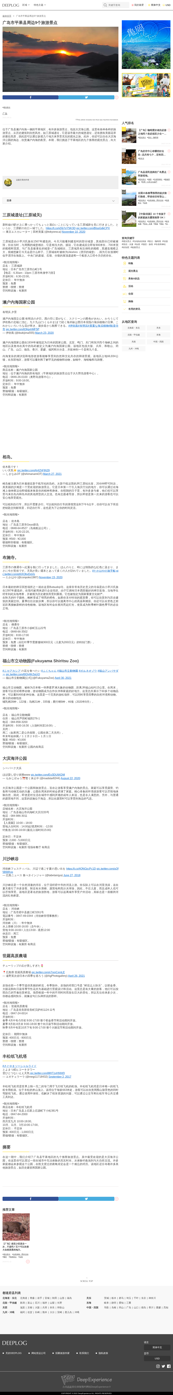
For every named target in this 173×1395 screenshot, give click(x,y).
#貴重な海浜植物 (98, 325)
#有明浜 (83, 325)
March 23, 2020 (44, 332)
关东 (88, 1298)
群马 (121, 1298)
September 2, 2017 (59, 1076)
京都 (30, 1307)
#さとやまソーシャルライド (19, 1066)
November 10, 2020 (73, 231)
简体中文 (155, 5)
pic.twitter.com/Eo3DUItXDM (48, 774)
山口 (136, 1307)
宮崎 (59, 1312)
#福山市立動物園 (67, 670)
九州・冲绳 (8, 1312)
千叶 (136, 1298)
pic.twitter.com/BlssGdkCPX (93, 228)
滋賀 (22, 1307)
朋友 (162, 224)
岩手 (39, 1298)
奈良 (52, 1307)
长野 (59, 1302)
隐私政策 (103, 1353)
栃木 (114, 1298)
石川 (37, 1302)
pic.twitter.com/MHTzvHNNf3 (47, 1073)
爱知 (121, 1302)
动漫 (166, 241)
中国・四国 (92, 1307)
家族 (156, 224)
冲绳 (77, 1312)
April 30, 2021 (63, 677)
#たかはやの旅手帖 (104, 570)
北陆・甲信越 (10, 1302)
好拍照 (126, 247)
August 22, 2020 (70, 778)
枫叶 (5, 1257)
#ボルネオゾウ (88, 670)
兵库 (44, 1307)
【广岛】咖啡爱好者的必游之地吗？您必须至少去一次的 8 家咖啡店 (152, 134)
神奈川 (152, 1298)
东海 (88, 1302)
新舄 (22, 1302)
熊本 (44, 1312)
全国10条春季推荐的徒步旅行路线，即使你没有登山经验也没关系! (152, 196)
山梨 (52, 1302)
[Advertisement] (60, 160)
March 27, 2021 (52, 473)
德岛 (143, 1307)
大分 (52, 1312)
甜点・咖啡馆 (153, 137)
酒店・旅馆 (148, 244)
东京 (143, 1298)
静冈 (114, 1302)
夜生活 (141, 158)
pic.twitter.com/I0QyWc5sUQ (23, 674)
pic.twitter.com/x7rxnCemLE (48, 972)
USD (168, 5)
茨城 (106, 1298)
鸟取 (106, 1307)
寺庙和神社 (158, 179)
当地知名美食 (140, 241)
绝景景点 (13, 1257)
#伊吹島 (73, 325)
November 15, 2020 (51, 577)
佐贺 (30, 1312)
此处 (69, 1386)
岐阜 (106, 1302)
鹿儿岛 (68, 1312)
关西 (5, 1307)
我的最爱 (139, 5)
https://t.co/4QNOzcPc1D (81, 868)
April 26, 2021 (76, 975)
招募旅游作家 (62, 1353)
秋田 (54, 1298)
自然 (21, 1257)
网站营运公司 (38, 1353)
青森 (32, 1298)
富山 (30, 1302)
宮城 (47, 1298)
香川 (151, 1307)
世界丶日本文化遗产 (149, 182)
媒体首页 (7, 16)
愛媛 (158, 1307)
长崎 (37, 1312)
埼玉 (128, 1298)
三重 (128, 1302)
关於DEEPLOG (14, 1353)
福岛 (69, 1298)
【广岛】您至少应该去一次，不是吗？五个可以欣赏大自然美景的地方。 (16, 1246)
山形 (62, 1298)
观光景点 (7, 107)
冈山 (121, 1307)
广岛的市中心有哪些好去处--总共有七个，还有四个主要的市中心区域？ (152, 155)
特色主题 (38, 5)
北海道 (23, 1298)
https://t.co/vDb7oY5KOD (61, 228)
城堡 (150, 179)
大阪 (37, 1307)
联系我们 (84, 1353)
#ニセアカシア (12, 670)
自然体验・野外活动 (20, 1254)
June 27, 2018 (71, 875)
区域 (24, 5)
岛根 (114, 1307)
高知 (166, 1307)
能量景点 (136, 247)
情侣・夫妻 (148, 224)
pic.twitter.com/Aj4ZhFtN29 (33, 470)
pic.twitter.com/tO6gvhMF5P (22, 329)
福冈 (22, 1312)
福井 (44, 1302)
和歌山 (60, 1307)
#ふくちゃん (49, 670)
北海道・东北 (10, 1298)
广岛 (5, 113)
